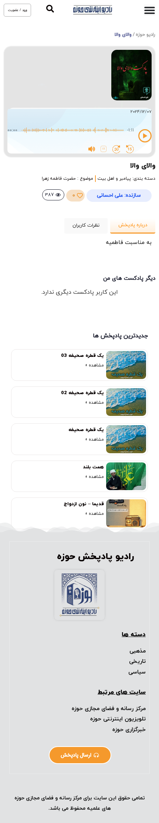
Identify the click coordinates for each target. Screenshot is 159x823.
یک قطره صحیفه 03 (82, 355)
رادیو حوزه (145, 34)
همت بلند (93, 467)
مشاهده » (94, 365)
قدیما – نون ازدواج (84, 504)
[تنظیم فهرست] (149, 10)
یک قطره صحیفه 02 (82, 393)
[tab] (132, 226)
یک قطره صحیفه (86, 430)
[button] (50, 9)
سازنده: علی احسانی (119, 195)
